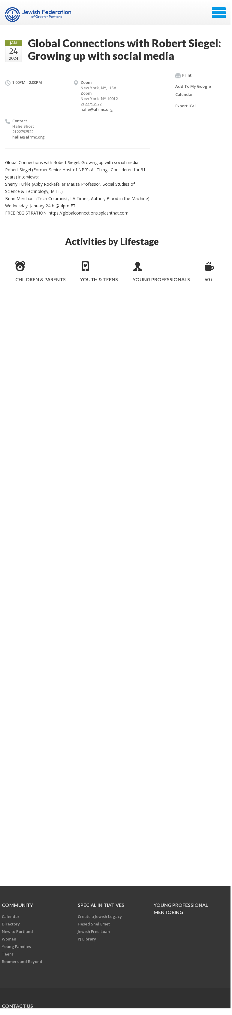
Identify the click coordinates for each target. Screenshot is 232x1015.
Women (9, 939)
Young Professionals (161, 279)
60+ (208, 279)
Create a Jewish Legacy (100, 916)
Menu (219, 12)
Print (186, 75)
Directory (11, 924)
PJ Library (87, 939)
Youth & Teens (99, 279)
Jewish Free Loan (94, 931)
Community (17, 905)
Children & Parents (40, 279)
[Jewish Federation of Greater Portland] (39, 14)
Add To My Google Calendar (193, 90)
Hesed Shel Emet (94, 924)
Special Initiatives (101, 905)
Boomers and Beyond (22, 961)
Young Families (16, 946)
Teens (8, 954)
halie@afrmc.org (96, 109)
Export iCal (185, 105)
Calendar (11, 916)
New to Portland (17, 931)
